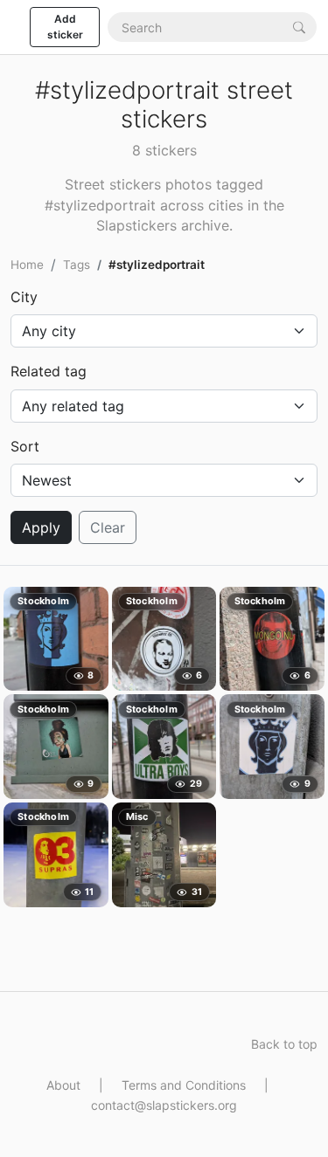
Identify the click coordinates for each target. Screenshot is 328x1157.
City (24, 297)
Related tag (48, 371)
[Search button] (299, 27)
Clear (107, 527)
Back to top (284, 1043)
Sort (24, 446)
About (63, 1085)
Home (27, 265)
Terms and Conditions (184, 1085)
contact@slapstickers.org (164, 1105)
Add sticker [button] (65, 26)
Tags (76, 265)
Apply (41, 527)
